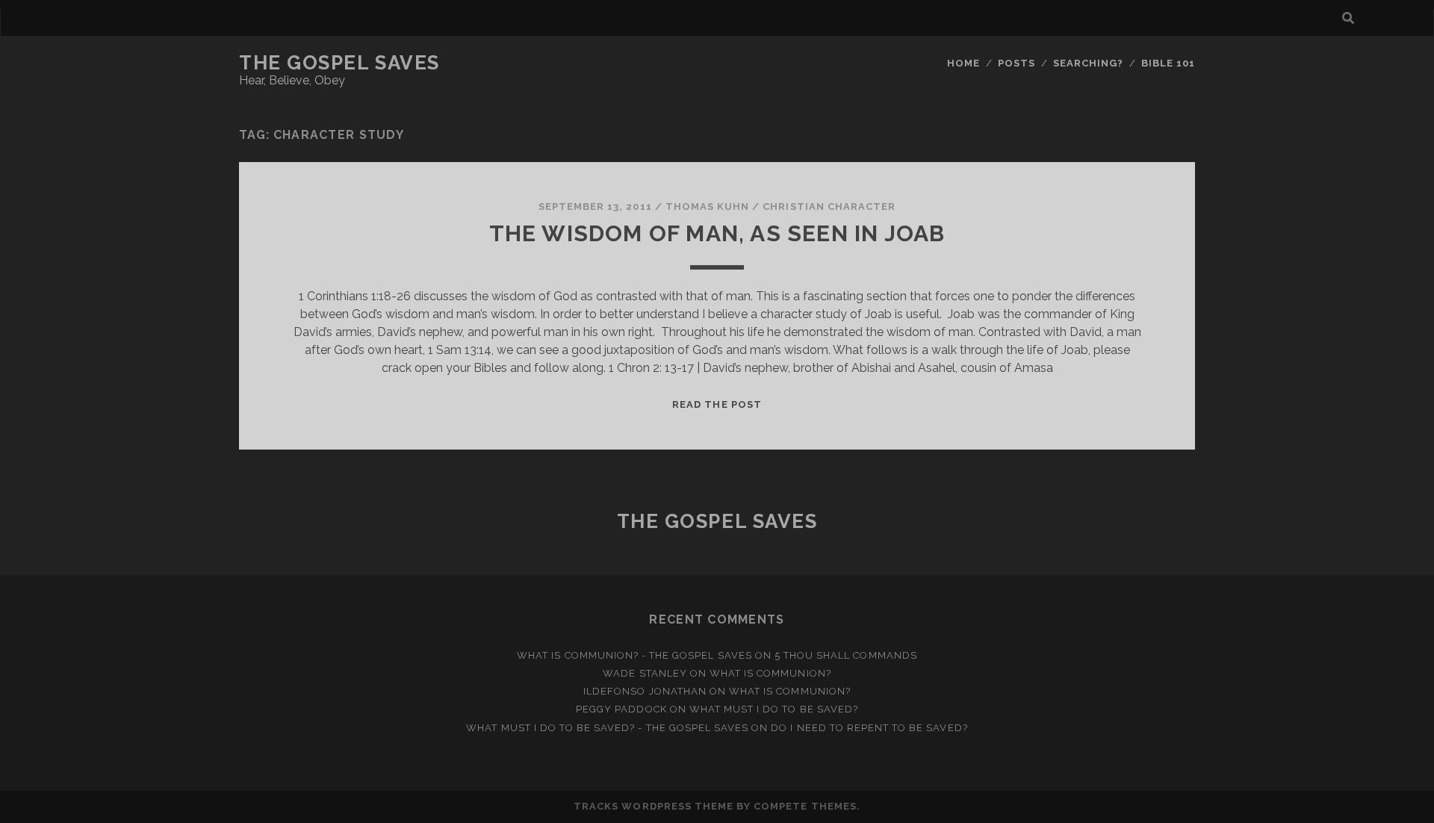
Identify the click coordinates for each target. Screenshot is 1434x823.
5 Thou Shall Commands (846, 655)
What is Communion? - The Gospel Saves (634, 655)
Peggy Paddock (621, 709)
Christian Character (829, 206)
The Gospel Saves (339, 63)
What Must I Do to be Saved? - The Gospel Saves (607, 727)
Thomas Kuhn (707, 206)
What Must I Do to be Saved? (773, 709)
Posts (1016, 63)
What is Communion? (770, 673)
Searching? (1088, 63)
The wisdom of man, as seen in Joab (717, 233)
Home (963, 63)
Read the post (717, 404)
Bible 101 (1168, 63)
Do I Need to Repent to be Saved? (869, 727)
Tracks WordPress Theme (653, 806)
